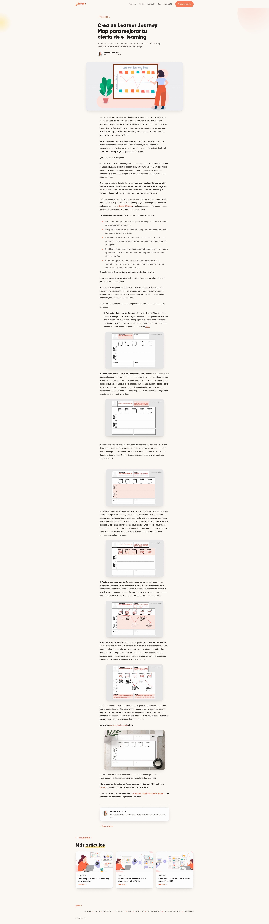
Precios (141, 4)
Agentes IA (151, 4)
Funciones (132, 4)
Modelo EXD (168, 4)
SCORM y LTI (119, 911)
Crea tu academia (184, 4)
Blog (159, 4)
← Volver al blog (104, 17)
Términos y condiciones (172, 911)
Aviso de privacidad (153, 911)
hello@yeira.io (189, 911)
